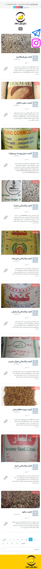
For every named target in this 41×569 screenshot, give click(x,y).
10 (12, 543)
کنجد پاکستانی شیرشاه (22, 258)
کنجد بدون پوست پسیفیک (20, 153)
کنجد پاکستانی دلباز (23, 465)
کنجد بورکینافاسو (24, 56)
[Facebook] (22, 7)
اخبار (26, 63)
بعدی (23, 543)
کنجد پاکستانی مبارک (22, 205)
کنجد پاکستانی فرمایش (22, 311)
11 (17, 543)
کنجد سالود (27, 511)
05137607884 (23, 4)
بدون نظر (35, 129)
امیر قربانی (16, 59)
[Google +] (19, 7)
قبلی (4, 539)
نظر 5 (36, 83)
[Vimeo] (14, 7)
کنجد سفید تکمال (24, 102)
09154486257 (11, 4)
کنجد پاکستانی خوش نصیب (20, 361)
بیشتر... (36, 74)
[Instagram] (17, 7)
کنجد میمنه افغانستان (22, 409)
